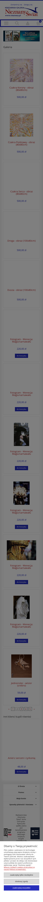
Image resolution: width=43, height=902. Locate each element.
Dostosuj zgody (21, 881)
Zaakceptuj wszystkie (21, 888)
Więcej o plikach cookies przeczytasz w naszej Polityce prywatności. (19, 868)
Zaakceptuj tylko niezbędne (21, 875)
